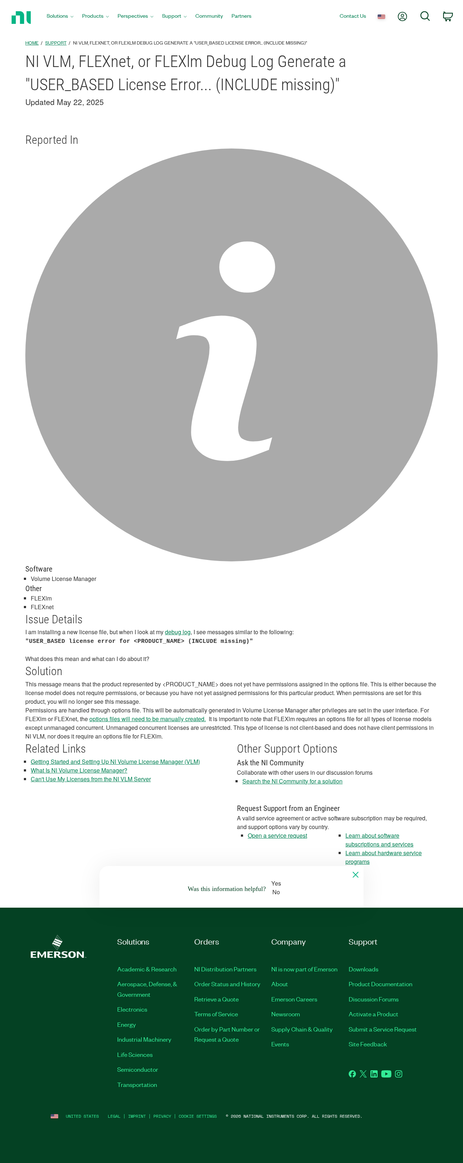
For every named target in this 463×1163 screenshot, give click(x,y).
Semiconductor (137, 1069)
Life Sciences (135, 1054)
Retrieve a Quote (216, 999)
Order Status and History (227, 984)
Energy (126, 1024)
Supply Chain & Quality (302, 1029)
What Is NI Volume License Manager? (79, 770)
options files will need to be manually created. (147, 719)
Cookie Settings (198, 1116)
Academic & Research (147, 969)
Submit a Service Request (383, 1029)
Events (280, 1044)
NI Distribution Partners (225, 969)
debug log (178, 632)
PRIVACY (162, 1116)
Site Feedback (368, 1044)
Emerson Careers (294, 999)
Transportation (137, 1084)
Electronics (132, 1009)
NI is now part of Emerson (304, 969)
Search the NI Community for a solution (292, 781)
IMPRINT (137, 1116)
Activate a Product (373, 1014)
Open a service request (277, 835)
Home (32, 42)
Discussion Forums (374, 999)
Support (56, 42)
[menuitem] (60, 17)
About (279, 984)
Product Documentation (380, 984)
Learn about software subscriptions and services (379, 839)
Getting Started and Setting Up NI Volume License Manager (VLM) (115, 761)
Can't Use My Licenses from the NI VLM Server (91, 779)
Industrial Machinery (144, 1039)
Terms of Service (216, 1014)
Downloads (363, 969)
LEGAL (114, 1116)
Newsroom (285, 1014)
